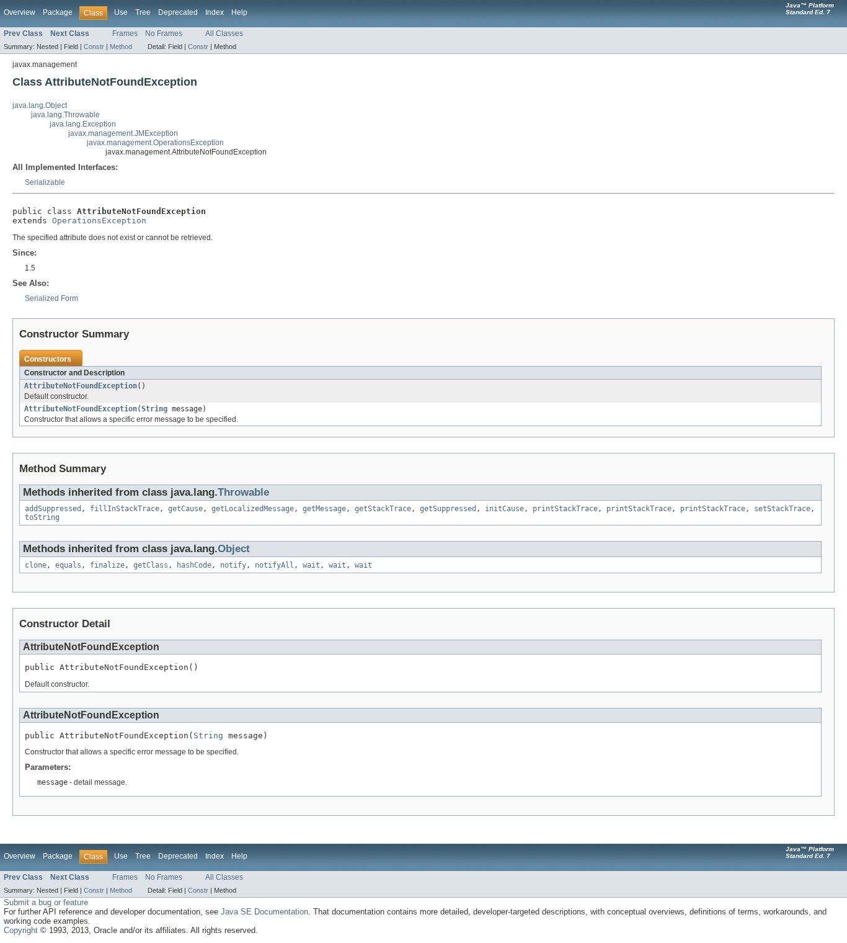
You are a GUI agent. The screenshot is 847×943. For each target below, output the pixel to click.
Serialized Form (51, 298)
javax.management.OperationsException (155, 142)
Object (234, 549)
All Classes (224, 33)
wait (311, 565)
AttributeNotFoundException (80, 386)
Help (239, 12)
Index (214, 12)
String (154, 408)
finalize (107, 565)
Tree (143, 12)
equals (68, 565)
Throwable (243, 492)
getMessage (324, 508)
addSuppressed (53, 508)
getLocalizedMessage (252, 508)
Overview (19, 12)
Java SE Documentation (264, 911)
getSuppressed (448, 508)
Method (121, 46)
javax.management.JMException (123, 133)
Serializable (45, 182)
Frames (125, 33)
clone (36, 565)
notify (233, 565)
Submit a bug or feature (46, 902)
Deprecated (178, 12)
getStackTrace (383, 508)
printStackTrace (565, 508)
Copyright (21, 930)
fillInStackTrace (124, 508)
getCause (185, 508)
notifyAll (274, 565)
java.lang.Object (39, 105)
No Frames (163, 33)
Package (58, 12)
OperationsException (99, 220)
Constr (94, 46)
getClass (150, 565)
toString (42, 517)
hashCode (194, 565)
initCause (504, 508)
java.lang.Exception (83, 124)
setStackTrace (782, 508)
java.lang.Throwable (65, 114)
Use (121, 12)
